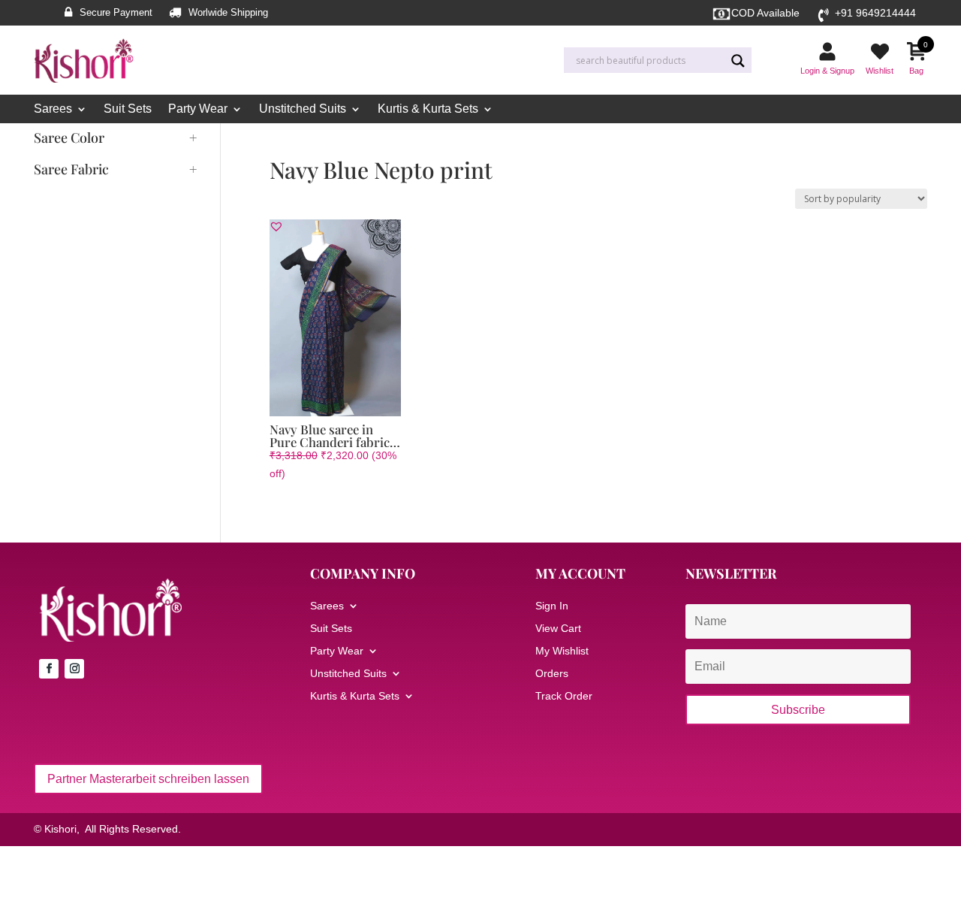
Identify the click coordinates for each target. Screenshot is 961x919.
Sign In (551, 606)
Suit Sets (128, 109)
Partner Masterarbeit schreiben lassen (148, 778)
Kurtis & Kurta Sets (428, 109)
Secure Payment (116, 13)
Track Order (563, 696)
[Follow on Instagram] (74, 669)
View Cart (558, 628)
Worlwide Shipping (228, 13)
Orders (551, 673)
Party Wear (197, 109)
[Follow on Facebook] (49, 669)
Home (282, 139)
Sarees (53, 109)
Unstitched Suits (302, 109)
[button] (276, 226)
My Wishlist (562, 651)
